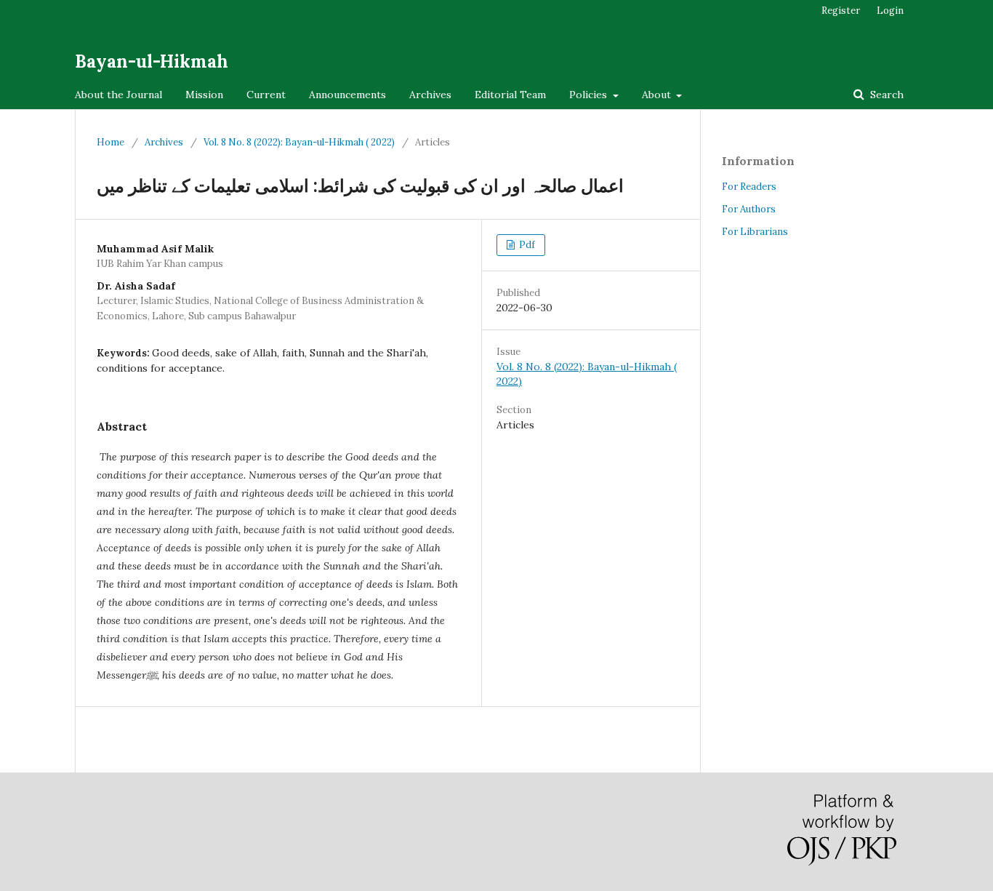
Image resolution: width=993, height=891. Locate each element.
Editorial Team (510, 94)
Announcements (347, 94)
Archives (430, 94)
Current (266, 94)
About (658, 94)
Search (885, 94)
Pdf (526, 245)
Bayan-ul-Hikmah (151, 61)
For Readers (749, 186)
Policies (589, 94)
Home (110, 142)
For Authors (749, 209)
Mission (204, 94)
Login (890, 10)
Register (840, 10)
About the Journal (118, 94)
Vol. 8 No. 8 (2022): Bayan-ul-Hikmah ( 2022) (299, 142)
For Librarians (755, 231)
